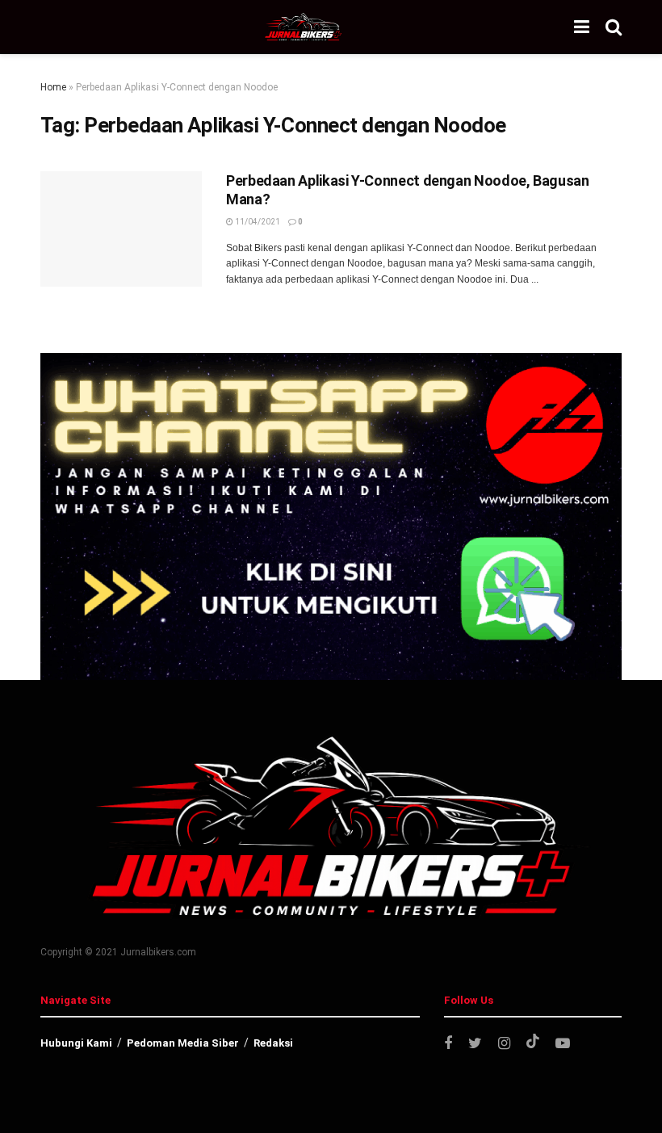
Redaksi (273, 1043)
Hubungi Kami (76, 1043)
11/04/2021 (256, 221)
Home (53, 87)
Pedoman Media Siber (183, 1043)
